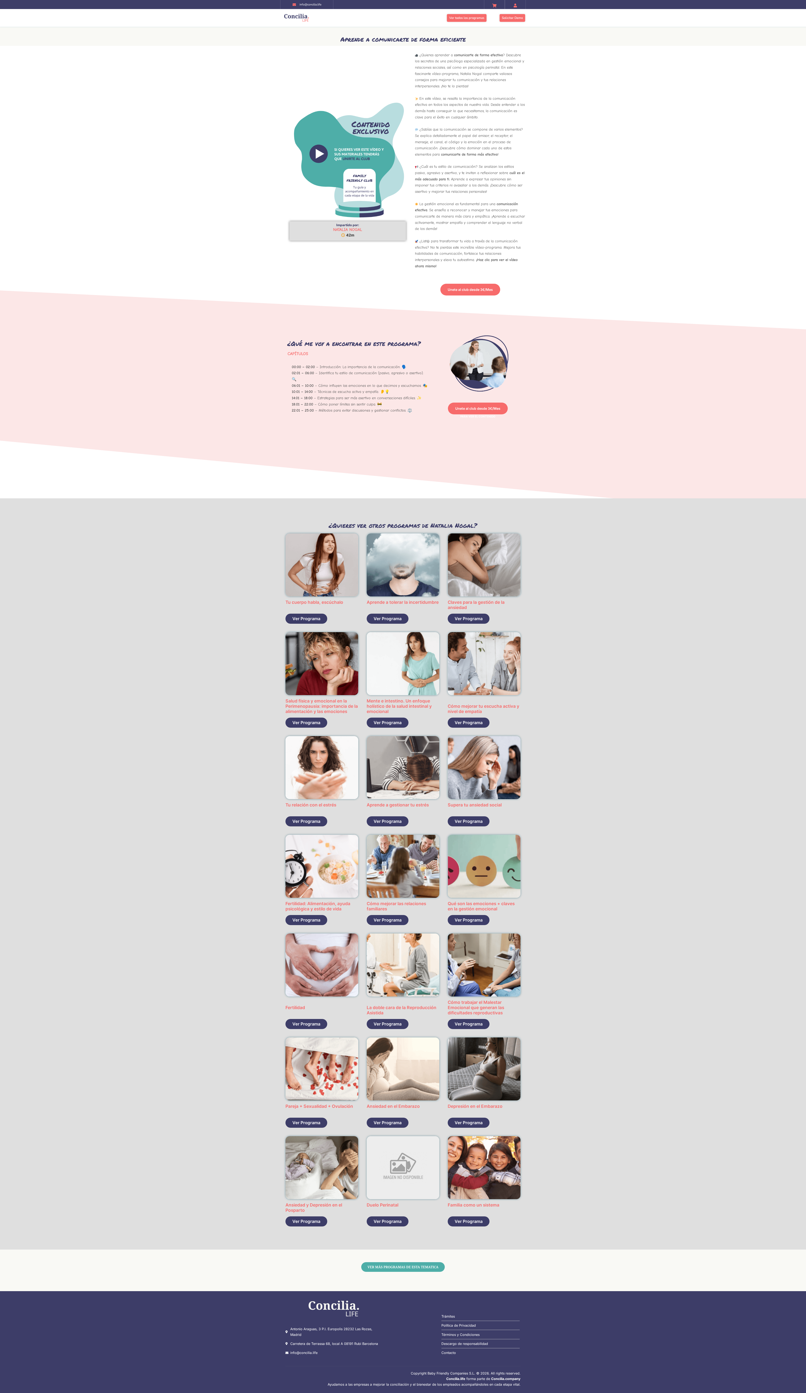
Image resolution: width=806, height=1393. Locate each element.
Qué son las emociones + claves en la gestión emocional (481, 906)
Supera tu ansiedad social (475, 804)
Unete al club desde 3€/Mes (470, 290)
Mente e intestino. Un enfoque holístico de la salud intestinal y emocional (399, 706)
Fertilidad (295, 1007)
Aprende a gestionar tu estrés (398, 804)
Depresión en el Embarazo (475, 1106)
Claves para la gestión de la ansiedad (476, 605)
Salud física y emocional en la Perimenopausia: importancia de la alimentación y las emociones (321, 706)
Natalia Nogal (347, 229)
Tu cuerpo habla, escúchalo (314, 602)
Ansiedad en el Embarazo (393, 1106)
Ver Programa (306, 618)
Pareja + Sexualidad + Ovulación (319, 1106)
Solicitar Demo (512, 18)
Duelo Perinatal (382, 1205)
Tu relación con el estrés (310, 804)
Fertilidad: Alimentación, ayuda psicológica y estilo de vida (317, 906)
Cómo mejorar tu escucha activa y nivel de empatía (483, 709)
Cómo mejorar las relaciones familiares (396, 906)
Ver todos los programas (466, 18)
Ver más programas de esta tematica (403, 1267)
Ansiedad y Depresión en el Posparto (313, 1207)
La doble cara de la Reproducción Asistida (401, 1010)
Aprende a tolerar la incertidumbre (403, 602)
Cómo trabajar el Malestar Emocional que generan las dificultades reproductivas (476, 1007)
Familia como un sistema (473, 1205)
